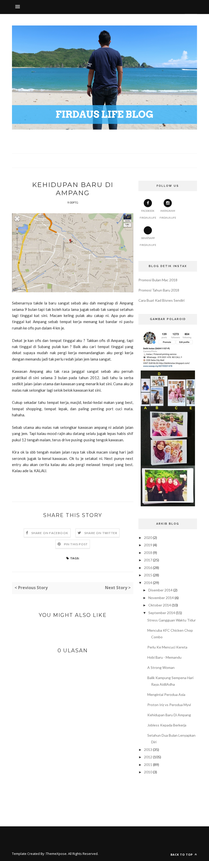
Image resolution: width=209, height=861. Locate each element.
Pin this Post (76, 544)
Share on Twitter (100, 533)
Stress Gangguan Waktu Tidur (171, 620)
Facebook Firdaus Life (148, 214)
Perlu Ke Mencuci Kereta (167, 647)
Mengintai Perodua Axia (166, 694)
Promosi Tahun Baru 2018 (158, 290)
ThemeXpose (56, 853)
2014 (148, 582)
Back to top (182, 854)
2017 (148, 560)
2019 (148, 545)
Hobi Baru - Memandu (164, 657)
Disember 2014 (160, 590)
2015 (148, 575)
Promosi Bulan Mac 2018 (157, 280)
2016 (148, 567)
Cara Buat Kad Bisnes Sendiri (161, 300)
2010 (148, 772)
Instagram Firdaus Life (168, 214)
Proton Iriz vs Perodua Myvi (169, 705)
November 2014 (161, 597)
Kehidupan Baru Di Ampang (169, 715)
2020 (148, 537)
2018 (148, 552)
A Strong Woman (161, 667)
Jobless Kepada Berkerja (166, 725)
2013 (148, 749)
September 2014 (161, 613)
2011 (148, 764)
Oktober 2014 (159, 605)
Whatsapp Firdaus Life (148, 241)
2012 (148, 757)
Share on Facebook (49, 533)
